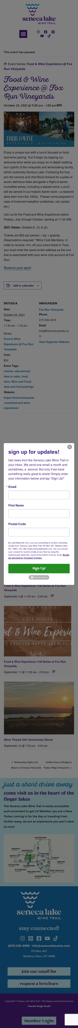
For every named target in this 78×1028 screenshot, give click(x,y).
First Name (16, 505)
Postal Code (17, 523)
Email (12, 486)
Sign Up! (39, 568)
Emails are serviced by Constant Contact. (38, 556)
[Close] (69, 446)
